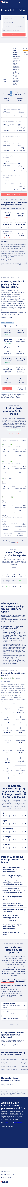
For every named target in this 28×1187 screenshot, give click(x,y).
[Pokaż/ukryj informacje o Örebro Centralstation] (24, 1005)
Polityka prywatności (7, 1177)
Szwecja (14, 1092)
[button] (8, 26)
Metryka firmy (5, 1171)
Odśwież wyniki (13, 433)
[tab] (7, 99)
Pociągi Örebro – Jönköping (9, 1069)
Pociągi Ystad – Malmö (7, 1085)
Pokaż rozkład (7, 237)
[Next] (24, 93)
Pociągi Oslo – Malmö (7, 1063)
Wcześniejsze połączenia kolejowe (8, 535)
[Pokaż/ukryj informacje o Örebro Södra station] (24, 1013)
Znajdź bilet (7, 217)
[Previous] (3, 575)
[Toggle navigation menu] (26, 2)
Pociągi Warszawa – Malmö (9, 1059)
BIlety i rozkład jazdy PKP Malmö (11, 1045)
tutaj (16, 542)
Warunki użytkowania (7, 1174)
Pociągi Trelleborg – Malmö (9, 1066)
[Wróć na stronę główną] (4, 2)
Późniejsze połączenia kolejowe (20, 535)
